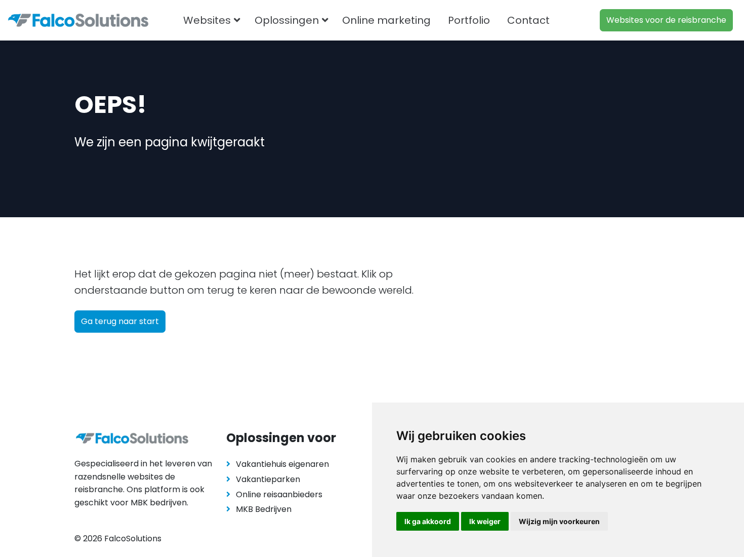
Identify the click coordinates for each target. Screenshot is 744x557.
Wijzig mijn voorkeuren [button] (559, 521)
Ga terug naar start (120, 321)
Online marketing (386, 20)
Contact (528, 20)
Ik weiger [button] (485, 521)
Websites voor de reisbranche (666, 20)
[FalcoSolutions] (78, 20)
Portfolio (469, 20)
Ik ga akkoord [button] (427, 521)
